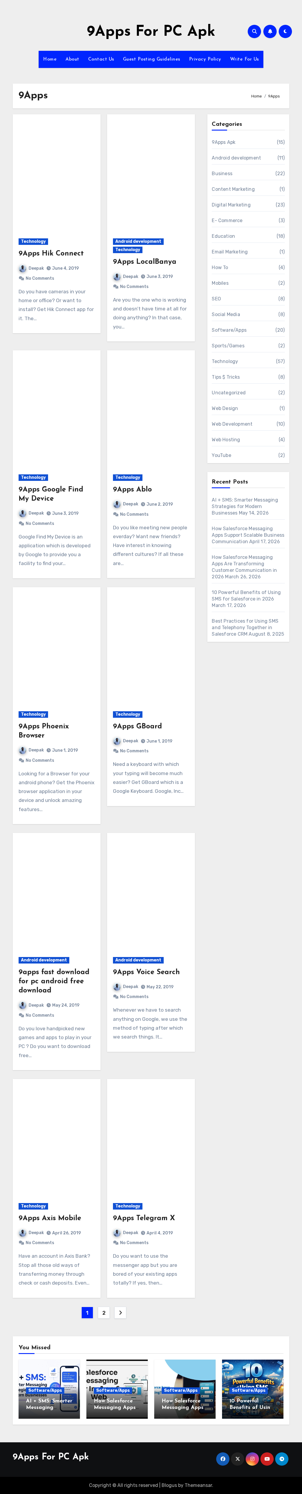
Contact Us (101, 59)
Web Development (232, 424)
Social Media (226, 314)
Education (223, 236)
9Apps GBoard (137, 726)
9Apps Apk (223, 142)
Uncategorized (229, 393)
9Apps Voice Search (146, 972)
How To (220, 267)
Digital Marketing (231, 205)
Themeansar (198, 1485)
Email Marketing (230, 252)
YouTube (221, 455)
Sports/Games (228, 346)
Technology (33, 241)
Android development (138, 241)
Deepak (36, 268)
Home (50, 59)
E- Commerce (227, 220)
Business (222, 173)
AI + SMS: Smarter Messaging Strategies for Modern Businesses (245, 506)
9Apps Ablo (132, 489)
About (72, 59)
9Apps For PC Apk (151, 32)
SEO (216, 299)
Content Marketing (233, 189)
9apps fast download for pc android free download (54, 981)
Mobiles (220, 283)
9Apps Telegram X (144, 1218)
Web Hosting (226, 439)
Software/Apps (229, 330)
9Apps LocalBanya (144, 262)
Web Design (225, 408)
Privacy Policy (205, 59)
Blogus (169, 1485)
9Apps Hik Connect (51, 253)
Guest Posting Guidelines (151, 59)
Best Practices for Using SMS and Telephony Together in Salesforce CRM (245, 627)
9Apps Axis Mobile (50, 1218)
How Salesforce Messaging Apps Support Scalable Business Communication (248, 535)
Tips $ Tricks (226, 377)
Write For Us (244, 59)
